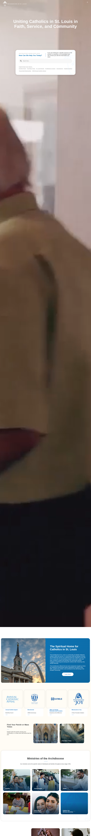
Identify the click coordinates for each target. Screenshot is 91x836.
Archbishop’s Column (50, 68)
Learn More (68, 674)
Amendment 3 (59, 68)
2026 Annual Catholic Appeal (39, 71)
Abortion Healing (68, 68)
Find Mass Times (31, 68)
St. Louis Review (40, 68)
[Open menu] (87, 2)
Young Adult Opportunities (25, 71)
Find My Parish (22, 68)
